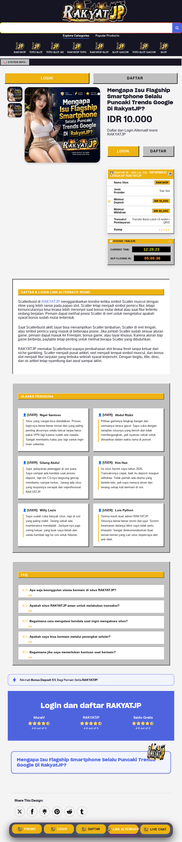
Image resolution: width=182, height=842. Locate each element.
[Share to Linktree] (44, 811)
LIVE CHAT (158, 829)
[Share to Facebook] (32, 811)
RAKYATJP (51, 301)
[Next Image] (96, 125)
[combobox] (86, 28)
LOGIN (47, 78)
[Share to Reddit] (69, 811)
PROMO (30, 829)
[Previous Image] (28, 125)
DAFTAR (135, 78)
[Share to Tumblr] (82, 811)
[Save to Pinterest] (57, 811)
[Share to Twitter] (19, 811)
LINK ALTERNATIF (125, 829)
